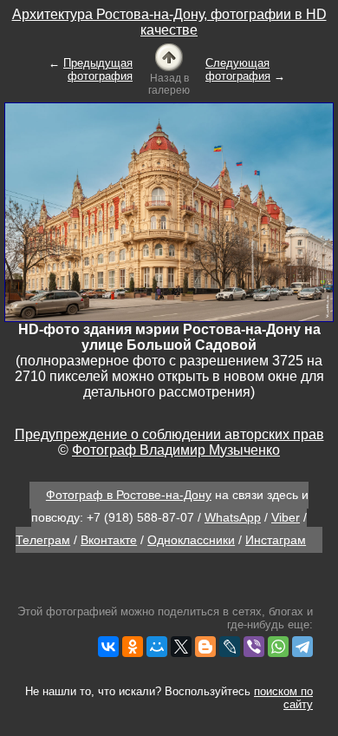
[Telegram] (302, 646)
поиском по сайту (283, 698)
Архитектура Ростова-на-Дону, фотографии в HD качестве (169, 22)
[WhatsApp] (278, 646)
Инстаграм (275, 540)
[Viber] (254, 646)
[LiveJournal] (229, 646)
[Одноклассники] (132, 646)
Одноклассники (191, 540)
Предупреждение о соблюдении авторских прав (169, 434)
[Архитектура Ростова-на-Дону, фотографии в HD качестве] (169, 56)
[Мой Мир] (156, 646)
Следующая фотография (237, 69)
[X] (181, 646)
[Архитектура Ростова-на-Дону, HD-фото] (169, 211)
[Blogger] (205, 646)
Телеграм (43, 540)
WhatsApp (233, 517)
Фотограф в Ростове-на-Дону (128, 495)
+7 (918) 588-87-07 (140, 517)
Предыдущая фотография (98, 69)
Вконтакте (109, 540)
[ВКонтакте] (108, 646)
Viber (285, 517)
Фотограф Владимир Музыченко (176, 450)
